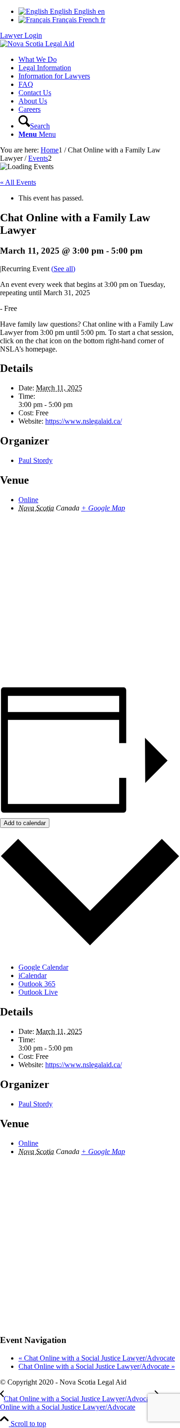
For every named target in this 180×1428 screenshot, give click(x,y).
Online (28, 500)
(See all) (63, 269)
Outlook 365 (36, 984)
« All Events (18, 182)
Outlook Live (38, 992)
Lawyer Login (21, 35)
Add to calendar (25, 823)
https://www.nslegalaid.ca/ (83, 421)
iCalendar (32, 975)
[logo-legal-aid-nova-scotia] (37, 44)
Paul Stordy (35, 460)
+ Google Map (103, 508)
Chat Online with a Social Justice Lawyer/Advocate (96, 1358)
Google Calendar (43, 967)
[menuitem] (99, 59)
